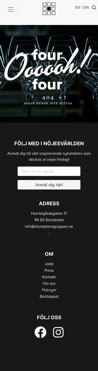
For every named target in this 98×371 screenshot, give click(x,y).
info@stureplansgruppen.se (49, 226)
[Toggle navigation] (11, 9)
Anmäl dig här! (49, 184)
